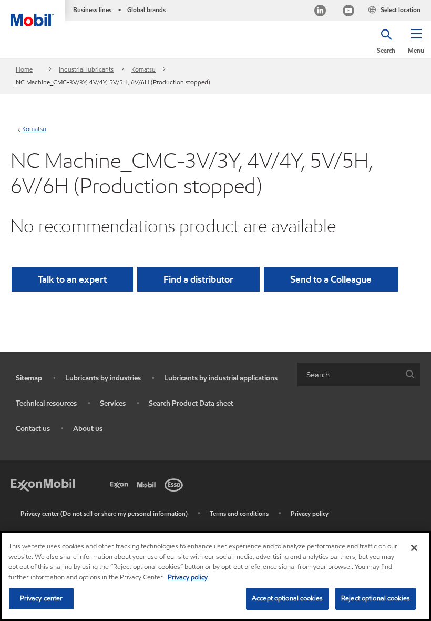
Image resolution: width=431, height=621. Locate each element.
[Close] (414, 547)
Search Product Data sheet (191, 403)
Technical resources (46, 403)
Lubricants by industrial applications (221, 378)
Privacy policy (310, 513)
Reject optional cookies (375, 598)
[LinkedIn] (320, 12)
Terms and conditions (239, 513)
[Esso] (175, 483)
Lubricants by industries (103, 378)
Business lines (92, 9)
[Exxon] (121, 483)
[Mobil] (148, 483)
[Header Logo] (32, 13)
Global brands (146, 9)
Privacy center (41, 598)
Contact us (33, 429)
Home (24, 69)
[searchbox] (348, 374)
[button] (416, 44)
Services (113, 403)
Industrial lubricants (86, 69)
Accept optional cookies (287, 598)
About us (87, 429)
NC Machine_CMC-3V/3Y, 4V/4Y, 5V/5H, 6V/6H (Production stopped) (113, 81)
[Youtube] (348, 12)
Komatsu (143, 69)
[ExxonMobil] (43, 483)
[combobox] (358, 374)
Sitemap (29, 378)
